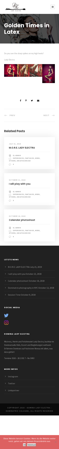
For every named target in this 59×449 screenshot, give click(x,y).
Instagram (13, 376)
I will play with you (19, 183)
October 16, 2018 (17, 216)
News (37, 158)
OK (24, 445)
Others (12, 161)
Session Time (14, 294)
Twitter (11, 383)
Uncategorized (24, 161)
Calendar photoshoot (22, 220)
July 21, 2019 (15, 144)
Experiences (18, 158)
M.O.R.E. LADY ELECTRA (22, 147)
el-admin (17, 155)
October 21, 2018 (17, 180)
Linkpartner (13, 390)
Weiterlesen (31, 445)
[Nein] (55, 442)
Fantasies (29, 158)
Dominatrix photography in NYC (23, 287)
